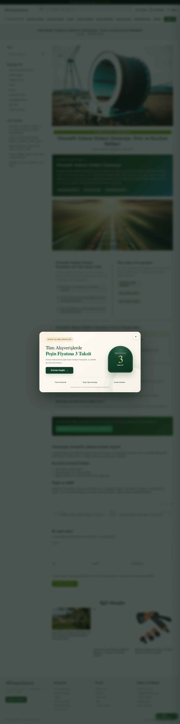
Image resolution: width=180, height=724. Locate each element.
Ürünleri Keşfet (59, 370)
